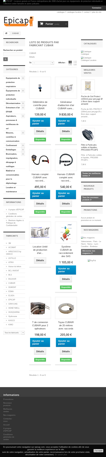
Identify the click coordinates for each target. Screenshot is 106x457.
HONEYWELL (14, 308)
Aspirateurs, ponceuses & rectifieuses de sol (12, 122)
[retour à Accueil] (6, 33)
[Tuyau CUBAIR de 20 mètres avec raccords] (65, 307)
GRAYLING (13, 304)
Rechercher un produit (12, 50)
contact (87, 12)
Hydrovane (12, 316)
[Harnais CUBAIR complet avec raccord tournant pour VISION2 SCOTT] (65, 160)
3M (9, 243)
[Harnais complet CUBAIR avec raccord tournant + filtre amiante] (40, 160)
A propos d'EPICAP (16, 210)
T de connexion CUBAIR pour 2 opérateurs (40, 325)
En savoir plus (61, 454)
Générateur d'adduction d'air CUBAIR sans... (66, 105)
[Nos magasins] (92, 238)
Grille (70, 64)
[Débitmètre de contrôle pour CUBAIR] (40, 87)
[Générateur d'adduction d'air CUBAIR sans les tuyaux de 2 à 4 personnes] (65, 87)
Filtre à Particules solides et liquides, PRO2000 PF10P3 (89, 147)
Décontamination (13, 103)
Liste (75, 64)
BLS (10, 275)
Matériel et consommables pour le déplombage (12, 177)
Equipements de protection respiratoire (13, 82)
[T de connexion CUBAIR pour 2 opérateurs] (40, 307)
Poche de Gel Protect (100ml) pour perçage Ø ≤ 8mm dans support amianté (92, 100)
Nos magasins (91, 230)
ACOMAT (12, 247)
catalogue (61, 12)
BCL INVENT (13, 271)
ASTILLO (12, 258)
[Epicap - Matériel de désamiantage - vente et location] (18, 21)
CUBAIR (11, 283)
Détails (32, 57)
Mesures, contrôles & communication (12, 137)
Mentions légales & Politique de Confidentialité (15, 222)
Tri (30, 63)
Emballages (11, 150)
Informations (13, 202)
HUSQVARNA (14, 312)
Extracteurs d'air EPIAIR (13, 110)
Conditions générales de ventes (8, 437)
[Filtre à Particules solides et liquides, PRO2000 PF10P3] (88, 135)
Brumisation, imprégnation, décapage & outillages (12, 160)
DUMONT (12, 287)
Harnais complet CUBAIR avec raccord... (40, 177)
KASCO (11, 320)
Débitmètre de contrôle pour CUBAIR (40, 105)
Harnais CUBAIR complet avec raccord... (66, 177)
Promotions (90, 210)
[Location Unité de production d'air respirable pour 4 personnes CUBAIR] (40, 232)
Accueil (6, 425)
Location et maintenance (11, 189)
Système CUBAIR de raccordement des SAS (66, 251)
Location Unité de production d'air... (40, 249)
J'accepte (98, 451)
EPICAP (11, 300)
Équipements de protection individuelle (13, 95)
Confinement (11, 145)
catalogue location (74, 12)
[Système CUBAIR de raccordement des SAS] (65, 232)
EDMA (11, 291)
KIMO (10, 325)
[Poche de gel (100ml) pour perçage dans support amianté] (88, 86)
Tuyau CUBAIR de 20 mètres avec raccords (66, 325)
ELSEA (11, 296)
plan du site (96, 12)
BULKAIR (12, 279)
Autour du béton (14, 266)
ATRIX (11, 262)
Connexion (96, 8)
